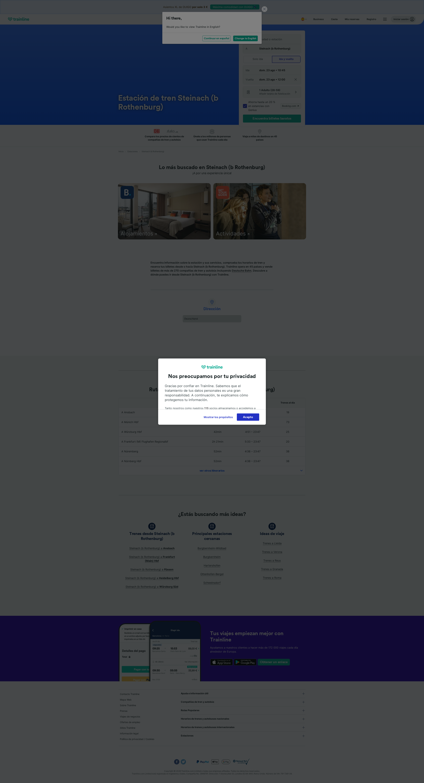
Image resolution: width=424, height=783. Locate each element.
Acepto (248, 417)
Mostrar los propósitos (218, 417)
